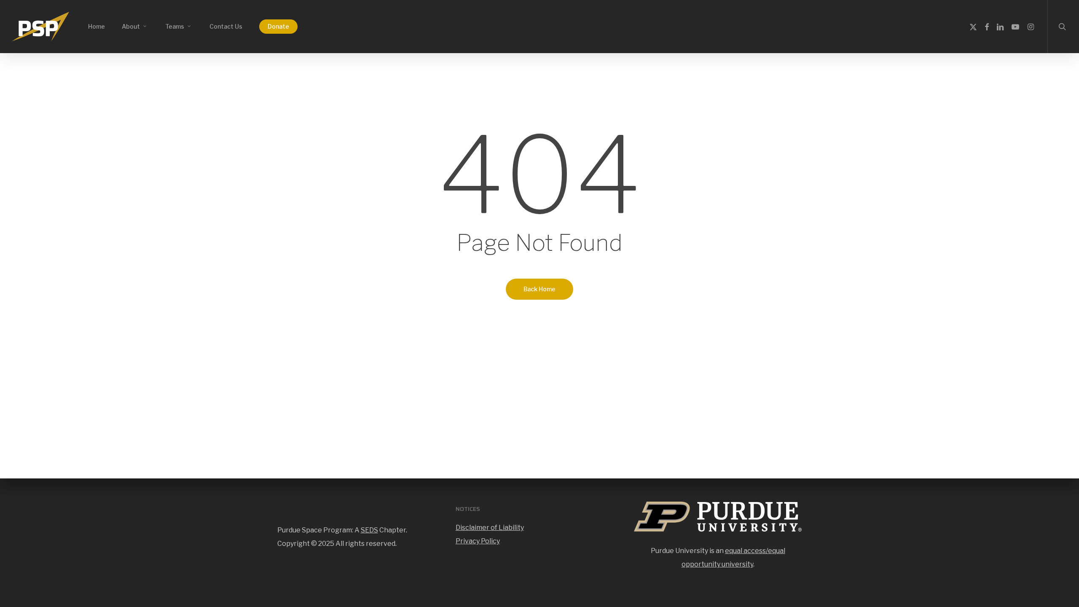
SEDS (369, 530)
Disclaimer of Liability (490, 528)
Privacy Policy (478, 541)
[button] (1063, 4)
